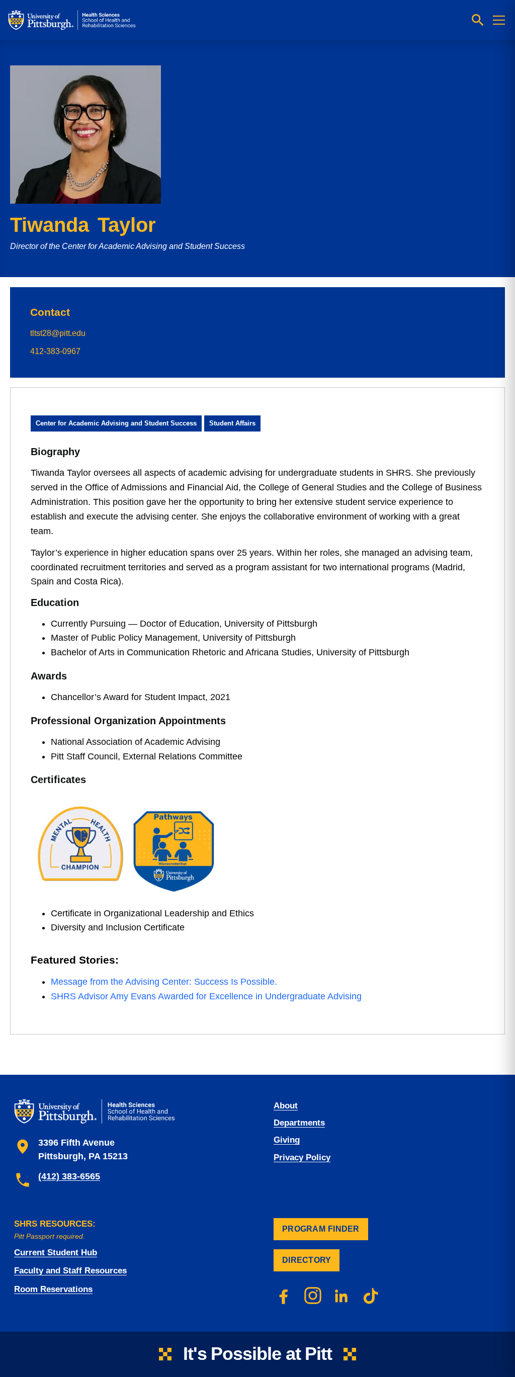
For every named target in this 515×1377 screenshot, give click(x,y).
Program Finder (321, 1229)
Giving (287, 1140)
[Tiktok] (371, 1295)
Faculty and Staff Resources (70, 1270)
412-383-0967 (55, 351)
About (286, 1105)
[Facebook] (284, 1295)
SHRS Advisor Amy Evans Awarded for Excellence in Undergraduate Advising (206, 996)
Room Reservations (53, 1289)
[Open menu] (499, 20)
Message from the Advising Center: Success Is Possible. (164, 982)
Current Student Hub (55, 1252)
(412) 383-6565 (69, 1176)
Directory (306, 1260)
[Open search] (478, 20)
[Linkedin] (342, 1295)
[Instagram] (313, 1295)
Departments (299, 1123)
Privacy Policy (302, 1157)
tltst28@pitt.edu (57, 333)
